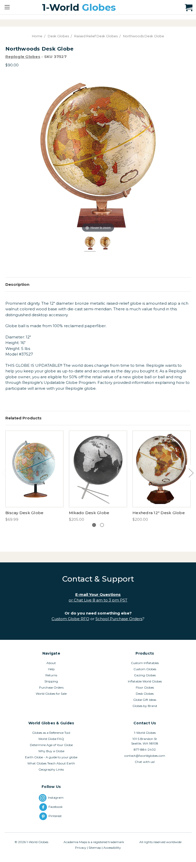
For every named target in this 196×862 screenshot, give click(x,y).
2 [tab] (102, 525)
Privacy (80, 847)
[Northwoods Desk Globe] (90, 244)
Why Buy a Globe (51, 751)
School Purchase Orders (118, 618)
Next (191, 472)
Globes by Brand (144, 706)
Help (51, 669)
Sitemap (95, 847)
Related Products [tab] (23, 418)
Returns (51, 675)
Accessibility (112, 847)
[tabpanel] (34, 477)
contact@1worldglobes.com (144, 756)
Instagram (56, 797)
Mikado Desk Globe (89, 512)
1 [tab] (94, 525)
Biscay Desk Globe (24, 512)
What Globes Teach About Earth (51, 763)
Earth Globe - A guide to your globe (51, 757)
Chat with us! (145, 762)
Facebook (55, 807)
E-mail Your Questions (98, 594)
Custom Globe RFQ (70, 618)
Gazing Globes (145, 675)
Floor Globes (145, 687)
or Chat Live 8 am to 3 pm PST (98, 600)
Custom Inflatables (145, 663)
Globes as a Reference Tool (51, 733)
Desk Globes (145, 693)
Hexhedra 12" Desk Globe (158, 512)
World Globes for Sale (51, 693)
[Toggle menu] (7, 7)
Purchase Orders (51, 687)
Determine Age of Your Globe (51, 745)
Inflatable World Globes (145, 681)
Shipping (51, 681)
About (51, 663)
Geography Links (51, 769)
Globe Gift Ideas (144, 700)
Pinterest (55, 816)
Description (17, 284)
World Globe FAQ (51, 739)
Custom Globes (144, 669)
